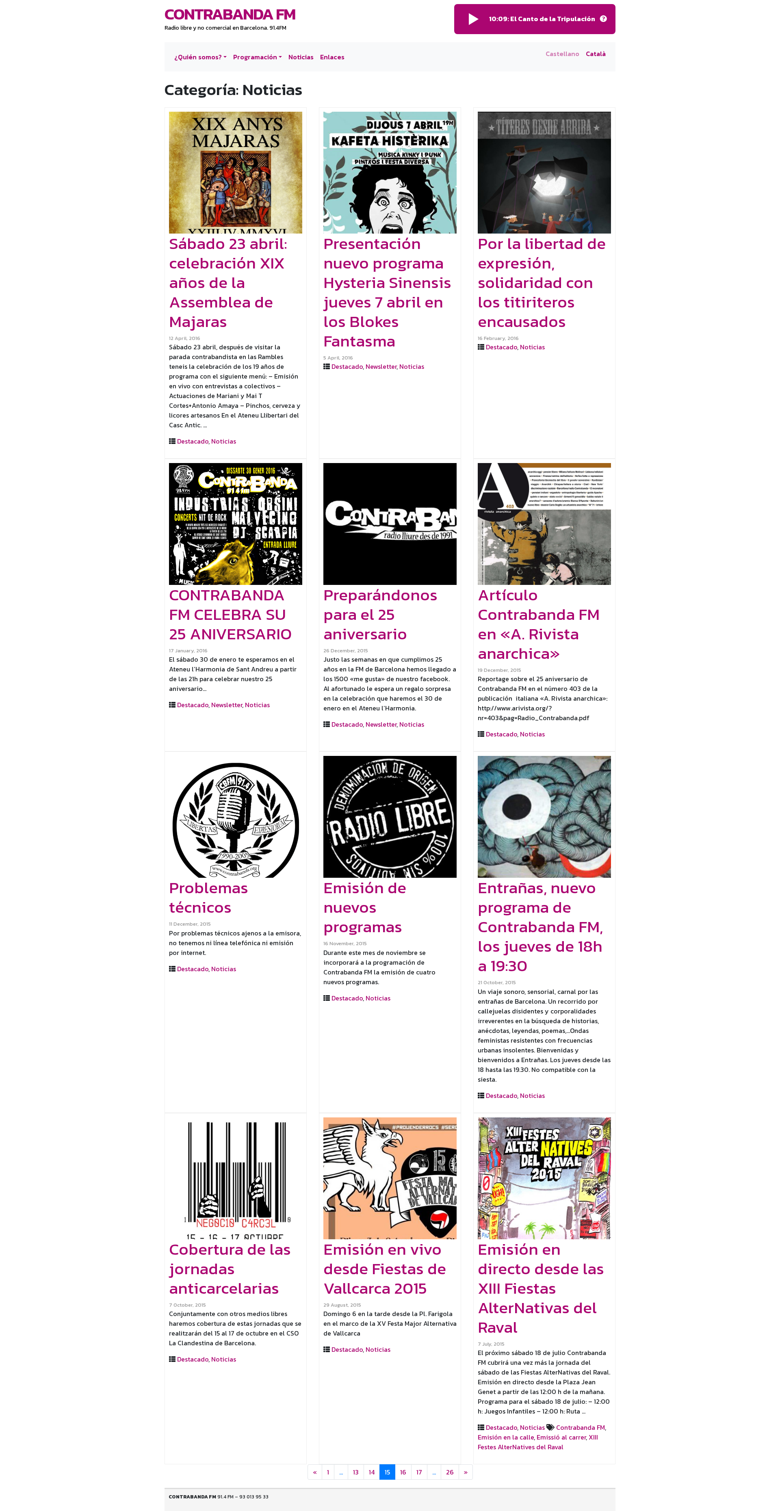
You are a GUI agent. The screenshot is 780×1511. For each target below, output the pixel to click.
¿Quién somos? (198, 57)
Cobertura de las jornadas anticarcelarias (230, 1268)
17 (419, 1472)
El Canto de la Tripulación (552, 19)
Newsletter (381, 366)
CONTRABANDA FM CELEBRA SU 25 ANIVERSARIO (230, 614)
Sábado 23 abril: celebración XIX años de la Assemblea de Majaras (228, 282)
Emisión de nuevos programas (364, 907)
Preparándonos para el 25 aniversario (380, 614)
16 (403, 1472)
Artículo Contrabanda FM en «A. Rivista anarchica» (539, 623)
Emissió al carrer (561, 1437)
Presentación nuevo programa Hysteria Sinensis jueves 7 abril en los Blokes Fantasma (387, 292)
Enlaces (332, 57)
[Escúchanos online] (603, 19)
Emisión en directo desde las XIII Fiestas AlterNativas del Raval (541, 1288)
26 (450, 1472)
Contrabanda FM (230, 14)
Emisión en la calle (506, 1437)
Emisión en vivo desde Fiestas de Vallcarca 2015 (384, 1268)
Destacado (192, 441)
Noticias (301, 57)
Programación (255, 57)
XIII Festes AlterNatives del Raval (538, 1442)
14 (372, 1472)
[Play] (474, 19)
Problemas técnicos (208, 897)
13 (356, 1472)
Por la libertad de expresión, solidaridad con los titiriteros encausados (542, 282)
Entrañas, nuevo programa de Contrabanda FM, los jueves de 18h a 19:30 (540, 926)
